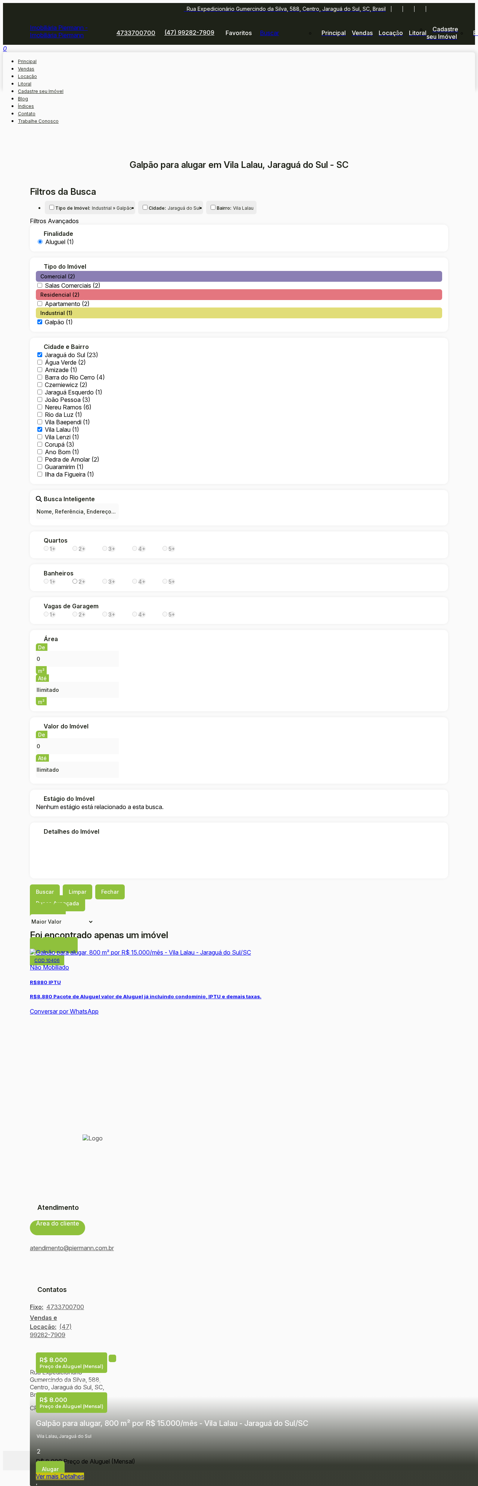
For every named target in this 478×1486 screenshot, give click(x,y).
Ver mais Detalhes (60, 1476)
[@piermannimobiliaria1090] (408, 9)
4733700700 (136, 33)
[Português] (444, 9)
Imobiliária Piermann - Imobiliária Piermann (59, 31)
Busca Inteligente (69, 499)
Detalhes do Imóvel (71, 831)
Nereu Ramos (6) (68, 407)
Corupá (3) (59, 444)
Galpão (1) (59, 322)
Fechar (110, 892)
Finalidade (58, 234)
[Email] (420, 9)
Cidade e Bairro (66, 347)
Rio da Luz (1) (63, 414)
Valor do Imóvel (66, 726)
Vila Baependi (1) (67, 422)
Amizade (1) (61, 370)
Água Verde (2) (65, 362)
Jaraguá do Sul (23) (71, 355)
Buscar (45, 892)
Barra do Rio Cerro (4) (75, 377)
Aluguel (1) (59, 242)
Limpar (77, 892)
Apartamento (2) (67, 303)
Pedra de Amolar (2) (72, 459)
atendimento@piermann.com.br (72, 1248)
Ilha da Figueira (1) (69, 474)
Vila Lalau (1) (62, 429)
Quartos (56, 540)
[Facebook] (397, 9)
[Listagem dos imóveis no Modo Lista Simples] (60, 911)
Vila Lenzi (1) (62, 437)
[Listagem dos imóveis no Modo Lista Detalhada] (48, 911)
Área (51, 639)
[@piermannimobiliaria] (431, 9)
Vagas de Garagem (71, 606)
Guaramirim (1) (64, 467)
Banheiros (59, 573)
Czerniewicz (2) (66, 384)
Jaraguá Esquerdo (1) (73, 392)
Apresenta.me (55, 1460)
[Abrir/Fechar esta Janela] (72, 945)
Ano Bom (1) (62, 452)
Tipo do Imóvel (65, 266)
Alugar (50, 1469)
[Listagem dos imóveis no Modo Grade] (36, 911)
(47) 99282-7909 (189, 32)
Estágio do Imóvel (69, 799)
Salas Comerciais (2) (72, 285)
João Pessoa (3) (67, 399)
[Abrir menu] (5, 50)
